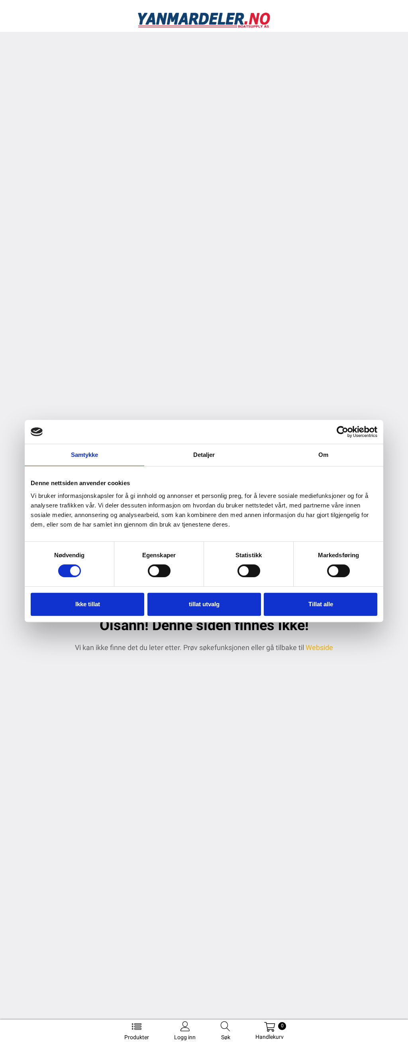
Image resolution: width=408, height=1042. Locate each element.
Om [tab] (323, 454)
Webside (319, 647)
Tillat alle (320, 604)
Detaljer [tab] (204, 454)
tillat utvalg (204, 604)
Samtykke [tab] (84, 454)
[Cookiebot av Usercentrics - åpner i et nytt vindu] (342, 432)
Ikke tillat (87, 604)
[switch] (159, 570)
